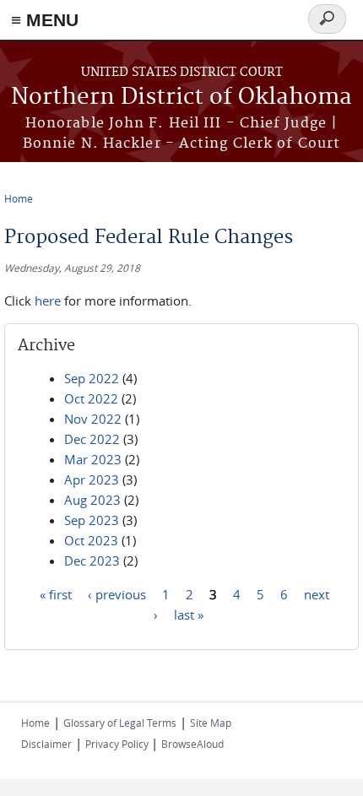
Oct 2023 (91, 540)
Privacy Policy (118, 743)
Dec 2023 (92, 560)
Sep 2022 (91, 378)
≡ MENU (45, 20)
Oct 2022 (91, 398)
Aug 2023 (92, 499)
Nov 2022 (93, 418)
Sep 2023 (91, 520)
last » (188, 613)
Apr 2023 (91, 479)
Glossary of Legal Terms (119, 722)
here (48, 300)
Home (18, 198)
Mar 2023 (93, 459)
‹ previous (117, 593)
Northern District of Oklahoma (181, 97)
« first (56, 593)
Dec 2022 (92, 438)
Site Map (210, 722)
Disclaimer (46, 743)
